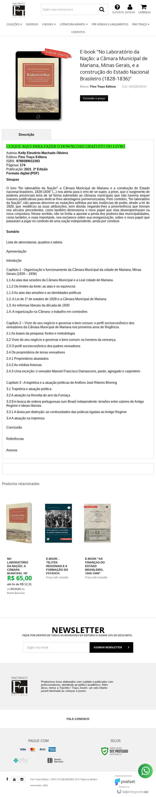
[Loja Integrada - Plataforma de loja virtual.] (132, 791)
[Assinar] (111, 647)
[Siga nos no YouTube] (14, 779)
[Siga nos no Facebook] (7, 779)
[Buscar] (101, 9)
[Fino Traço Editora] (18, 10)
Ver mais (21, 574)
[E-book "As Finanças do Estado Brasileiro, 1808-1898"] (97, 539)
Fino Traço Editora (103, 86)
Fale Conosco (78, 718)
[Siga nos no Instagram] (22, 779)
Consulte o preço (94, 98)
